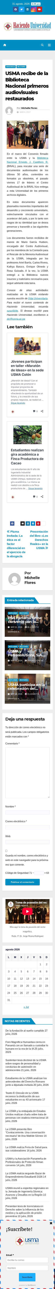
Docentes (10, 66)
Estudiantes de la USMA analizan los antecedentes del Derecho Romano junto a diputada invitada (26, 1081)
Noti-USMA (13, 613)
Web (7, 836)
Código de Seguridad (17, 873)
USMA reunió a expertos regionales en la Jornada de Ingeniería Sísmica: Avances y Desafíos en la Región (27, 1191)
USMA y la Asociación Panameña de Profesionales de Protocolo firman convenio (26, 1162)
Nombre (10, 806)
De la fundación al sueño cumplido (25, 1030)
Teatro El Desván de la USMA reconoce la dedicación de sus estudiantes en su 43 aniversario (24, 1096)
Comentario (12, 743)
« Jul (26, 1007)
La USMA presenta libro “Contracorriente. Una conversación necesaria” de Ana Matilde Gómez (25, 1132)
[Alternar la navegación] (49, 45)
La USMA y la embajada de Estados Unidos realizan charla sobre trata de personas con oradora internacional (26, 1114)
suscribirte (12, 310)
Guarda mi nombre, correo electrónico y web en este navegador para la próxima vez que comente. (26, 860)
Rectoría (21, 66)
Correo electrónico (16, 821)
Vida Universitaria (38, 298)
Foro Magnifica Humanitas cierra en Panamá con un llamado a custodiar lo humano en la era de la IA (27, 1045)
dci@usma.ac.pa (16, 319)
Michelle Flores (29, 108)
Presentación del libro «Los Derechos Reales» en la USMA (39, 540)
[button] (42, 45)
